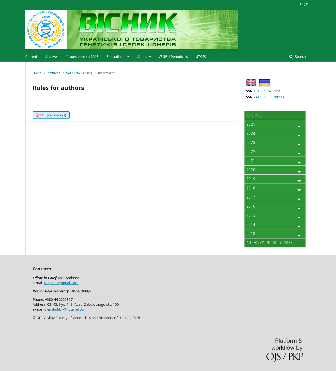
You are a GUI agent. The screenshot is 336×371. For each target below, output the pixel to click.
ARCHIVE (254, 115)
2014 (250, 224)
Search (300, 56)
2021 (250, 160)
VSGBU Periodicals (173, 56)
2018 (250, 188)
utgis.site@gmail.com (61, 282)
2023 (250, 142)
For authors (116, 56)
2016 (250, 206)
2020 (250, 170)
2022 (250, 151)
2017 (250, 197)
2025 (250, 124)
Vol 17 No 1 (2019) (79, 73)
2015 (250, 215)
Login (304, 3)
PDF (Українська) (53, 115)
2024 (250, 133)
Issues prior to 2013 (82, 56)
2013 (250, 233)
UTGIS (201, 56)
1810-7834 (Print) (267, 91)
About (142, 56)
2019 (250, 179)
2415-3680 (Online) (269, 97)
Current (31, 56)
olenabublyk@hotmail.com (65, 309)
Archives (52, 56)
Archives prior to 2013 (269, 242)
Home (37, 73)
